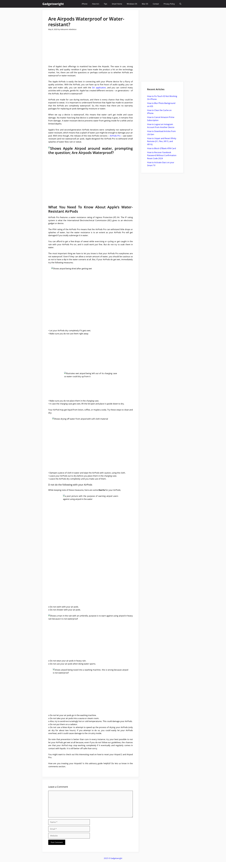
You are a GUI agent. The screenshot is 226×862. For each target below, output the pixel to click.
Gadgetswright (53, 4)
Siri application (99, 87)
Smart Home (117, 4)
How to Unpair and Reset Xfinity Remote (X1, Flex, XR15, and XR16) (161, 141)
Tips (105, 4)
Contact (156, 4)
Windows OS (132, 4)
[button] (180, 4)
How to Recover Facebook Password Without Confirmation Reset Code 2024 (161, 155)
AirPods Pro (115, 135)
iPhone (84, 4)
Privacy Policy (169, 4)
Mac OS (145, 4)
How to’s (95, 4)
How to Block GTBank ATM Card (161, 148)
